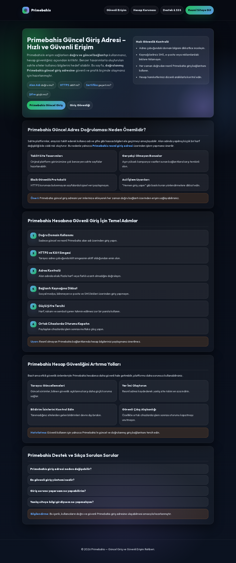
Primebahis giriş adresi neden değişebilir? (61, 469)
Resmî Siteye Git (199, 10)
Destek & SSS (172, 10)
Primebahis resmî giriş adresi (112, 145)
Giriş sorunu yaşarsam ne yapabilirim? (58, 491)
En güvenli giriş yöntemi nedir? (52, 480)
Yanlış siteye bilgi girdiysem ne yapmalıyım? (62, 502)
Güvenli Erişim (116, 10)
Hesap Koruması (144, 10)
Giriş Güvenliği (80, 105)
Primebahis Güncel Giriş (46, 105)
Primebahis (41, 10)
